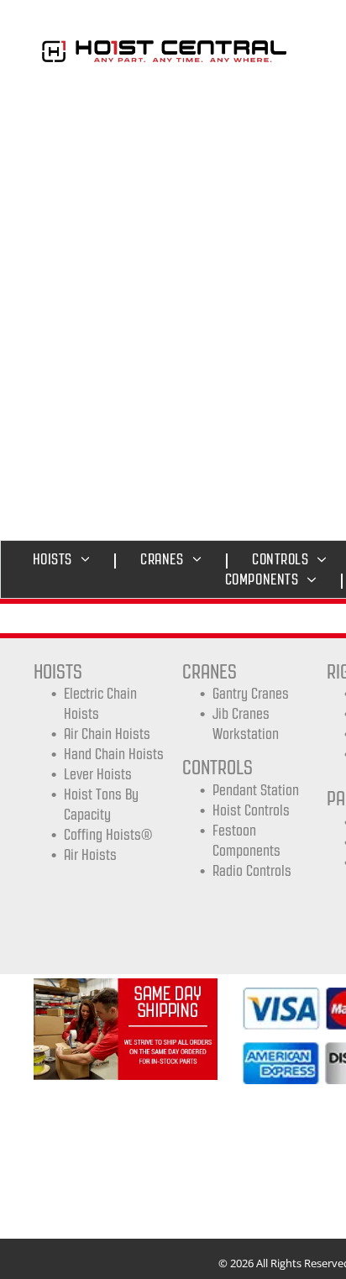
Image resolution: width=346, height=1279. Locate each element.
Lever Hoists (98, 774)
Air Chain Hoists (107, 734)
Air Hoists (90, 855)
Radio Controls (251, 871)
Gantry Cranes (250, 693)
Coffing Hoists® (108, 835)
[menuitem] (66, 559)
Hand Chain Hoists (114, 754)
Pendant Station (255, 790)
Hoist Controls (251, 810)
